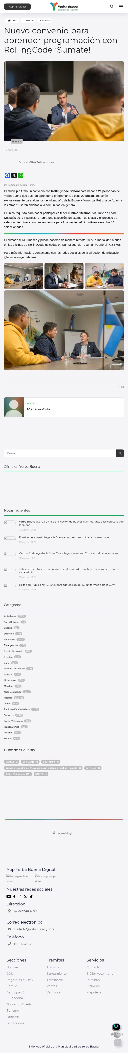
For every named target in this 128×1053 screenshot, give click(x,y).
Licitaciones (10, 680)
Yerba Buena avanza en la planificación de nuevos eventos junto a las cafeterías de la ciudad (71, 523)
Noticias (30, 20)
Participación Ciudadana (17, 709)
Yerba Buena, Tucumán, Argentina (64, 488)
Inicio (14, 20)
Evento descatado (13, 651)
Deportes (9, 633)
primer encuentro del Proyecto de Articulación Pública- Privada (43, 768)
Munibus (8, 686)
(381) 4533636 (23, 944)
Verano (8, 738)
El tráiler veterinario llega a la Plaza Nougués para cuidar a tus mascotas (64, 537)
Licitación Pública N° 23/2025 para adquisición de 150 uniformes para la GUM (67, 584)
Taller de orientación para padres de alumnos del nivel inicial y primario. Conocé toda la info (69, 570)
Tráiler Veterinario (18, 774)
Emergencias (11, 645)
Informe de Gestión (14, 668)
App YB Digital (17, 6)
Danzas (12, 761)
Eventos (8, 657)
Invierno (8, 674)
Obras (7, 703)
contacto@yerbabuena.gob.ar (34, 929)
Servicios (9, 715)
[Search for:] (64, 453)
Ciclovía (8, 627)
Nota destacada (12, 692)
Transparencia (11, 726)
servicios (93, 768)
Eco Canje (30, 761)
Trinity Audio (36, 162)
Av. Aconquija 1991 (26, 911)
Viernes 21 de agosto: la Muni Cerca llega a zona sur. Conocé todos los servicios (68, 553)
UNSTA (41, 774)
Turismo (8, 732)
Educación (9, 639)
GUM (7, 662)
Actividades (10, 616)
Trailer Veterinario (13, 721)
